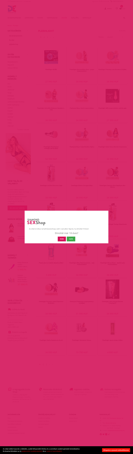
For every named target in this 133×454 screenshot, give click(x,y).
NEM (62, 239)
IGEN (71, 239)
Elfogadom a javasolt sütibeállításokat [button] (116, 450)
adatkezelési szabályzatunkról (32, 451)
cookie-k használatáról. (54, 451)
